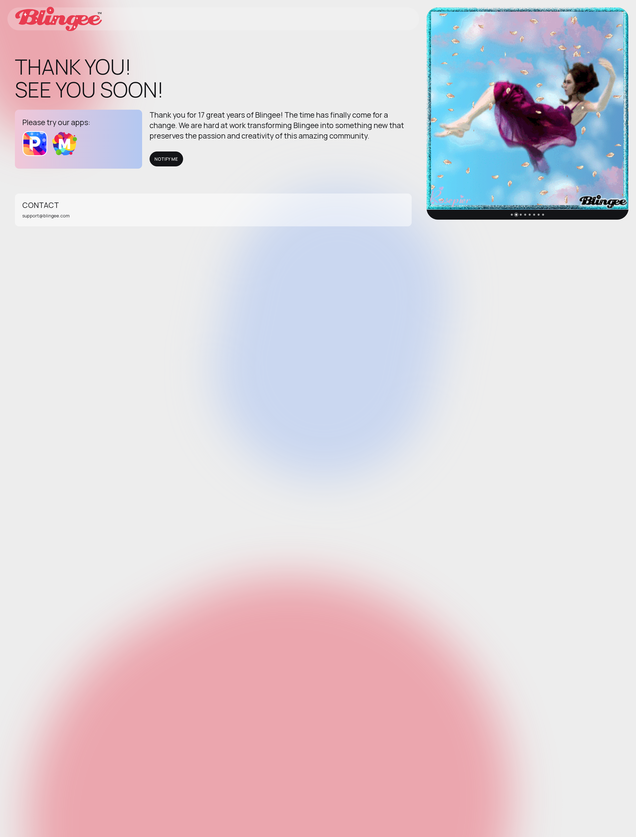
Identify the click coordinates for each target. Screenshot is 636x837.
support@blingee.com (46, 216)
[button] (512, 215)
